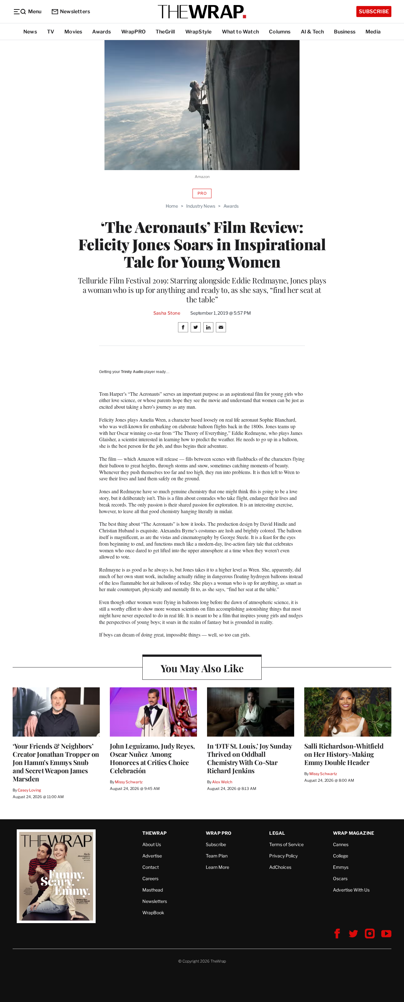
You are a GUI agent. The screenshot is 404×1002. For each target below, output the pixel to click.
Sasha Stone (166, 313)
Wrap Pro (219, 833)
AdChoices (280, 867)
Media (373, 32)
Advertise (152, 855)
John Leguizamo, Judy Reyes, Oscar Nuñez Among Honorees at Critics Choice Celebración (152, 758)
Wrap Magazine (353, 833)
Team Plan (217, 855)
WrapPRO (133, 32)
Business (344, 32)
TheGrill (165, 32)
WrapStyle (198, 32)
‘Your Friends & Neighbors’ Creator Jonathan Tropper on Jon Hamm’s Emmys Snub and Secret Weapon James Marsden (56, 762)
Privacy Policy (283, 855)
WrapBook (153, 912)
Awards (101, 32)
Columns (279, 32)
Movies (73, 32)
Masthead (152, 889)
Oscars (340, 878)
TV (50, 32)
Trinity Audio (132, 372)
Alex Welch (222, 782)
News (30, 32)
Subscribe (374, 12)
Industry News (200, 206)
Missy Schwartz (129, 782)
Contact (150, 867)
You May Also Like (202, 668)
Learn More (217, 867)
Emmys (340, 867)
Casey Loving (29, 790)
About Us (151, 844)
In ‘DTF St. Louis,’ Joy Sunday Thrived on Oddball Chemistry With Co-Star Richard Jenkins (249, 758)
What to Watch (240, 32)
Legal (277, 833)
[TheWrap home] (202, 11)
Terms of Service (286, 844)
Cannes (340, 844)
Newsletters (75, 12)
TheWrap (154, 833)
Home (172, 206)
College (340, 855)
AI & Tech (312, 32)
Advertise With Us (351, 889)
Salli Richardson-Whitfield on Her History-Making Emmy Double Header (343, 754)
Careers (150, 878)
